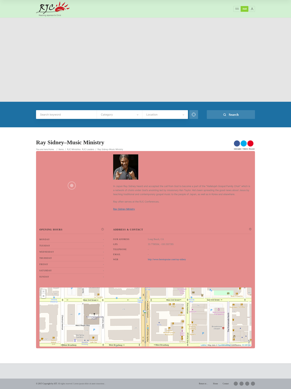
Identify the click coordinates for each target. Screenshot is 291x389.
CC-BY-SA (246, 345)
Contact (226, 383)
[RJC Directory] (53, 8)
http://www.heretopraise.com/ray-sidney (167, 259)
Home (51, 149)
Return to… (203, 383)
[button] (252, 9)
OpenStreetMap (224, 345)
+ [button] (43, 291)
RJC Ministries (74, 149)
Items (61, 149)
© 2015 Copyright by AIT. (46, 383)
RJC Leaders (88, 149)
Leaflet (203, 345)
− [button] (43, 296)
